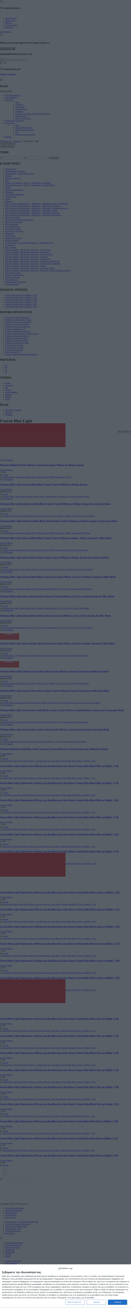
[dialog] (65, 1286)
